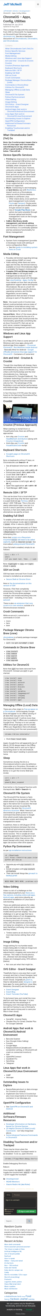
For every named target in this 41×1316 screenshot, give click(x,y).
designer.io (28, 982)
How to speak (9, 1258)
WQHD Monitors (13, 1182)
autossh (6, 600)
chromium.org (9, 36)
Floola (11, 203)
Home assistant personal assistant (17, 1247)
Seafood (7, 1256)
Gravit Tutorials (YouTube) (17, 994)
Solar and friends (10, 1268)
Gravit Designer (12, 989)
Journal (24, 1299)
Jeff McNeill (12, 4)
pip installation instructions (20, 850)
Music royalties (9, 1286)
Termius (24, 501)
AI (5, 1296)
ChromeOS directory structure (17, 809)
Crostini (21, 443)
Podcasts (7, 1279)
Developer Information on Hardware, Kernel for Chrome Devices (21, 1125)
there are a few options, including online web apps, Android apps (19, 895)
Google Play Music (23, 210)
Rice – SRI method (11, 1265)
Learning (31, 1299)
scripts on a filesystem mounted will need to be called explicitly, (19, 539)
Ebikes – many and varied (13, 1261)
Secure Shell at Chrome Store (18, 579)
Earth (19, 1296)
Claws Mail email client (12, 1284)
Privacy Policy (20, 1313)
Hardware (14, 1299)
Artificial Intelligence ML (13, 1251)
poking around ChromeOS (23, 544)
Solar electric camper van (13, 1270)
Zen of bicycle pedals (12, 1254)
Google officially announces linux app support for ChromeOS (20, 352)
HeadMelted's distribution (16, 439)
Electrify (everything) (11, 1277)
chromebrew (8, 637)
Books (14, 1296)
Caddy (6, 1272)
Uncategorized (12, 1179)
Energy (23, 1296)
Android (9, 1296)
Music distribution (10, 1289)
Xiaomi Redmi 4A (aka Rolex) (18, 1184)
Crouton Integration (14, 441)
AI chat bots (8, 1263)
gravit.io (28, 980)
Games (7, 1299)
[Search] (29, 1221)
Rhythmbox (31, 190)
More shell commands (12, 1244)
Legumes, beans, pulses (13, 1282)
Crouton (21, 436)
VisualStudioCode (13, 445)
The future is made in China (14, 1249)
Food (28, 1296)
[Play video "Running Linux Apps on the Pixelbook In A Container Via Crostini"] (20, 413)
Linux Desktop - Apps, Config (21, 280)
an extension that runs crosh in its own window (18, 604)
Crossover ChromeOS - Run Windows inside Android (20, 346)
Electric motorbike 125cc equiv (15, 1275)
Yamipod (21, 203)
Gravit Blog (10, 992)
